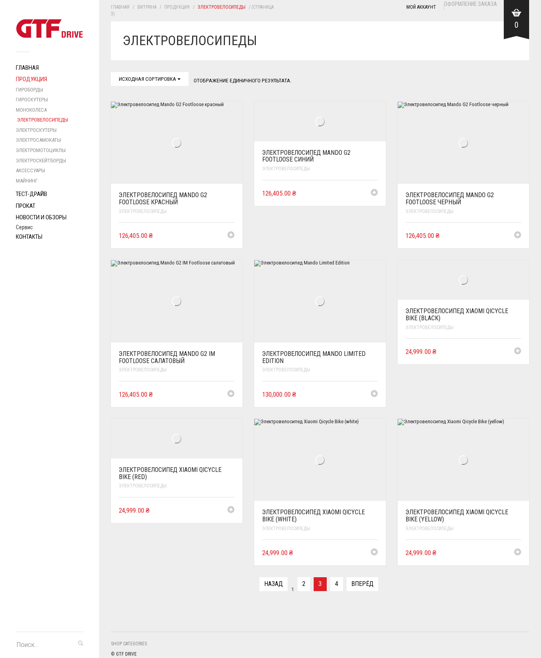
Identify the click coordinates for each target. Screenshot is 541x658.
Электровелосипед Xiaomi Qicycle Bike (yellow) (457, 515)
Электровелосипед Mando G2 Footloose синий (306, 156)
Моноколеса (31, 110)
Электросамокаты (38, 140)
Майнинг (27, 181)
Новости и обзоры (41, 217)
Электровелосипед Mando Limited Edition (314, 357)
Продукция (31, 79)
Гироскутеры (32, 100)
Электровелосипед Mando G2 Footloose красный (163, 198)
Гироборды (29, 90)
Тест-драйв (31, 194)
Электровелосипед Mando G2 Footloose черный (450, 198)
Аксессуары (30, 170)
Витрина (146, 7)
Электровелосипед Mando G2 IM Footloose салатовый (167, 357)
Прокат (25, 205)
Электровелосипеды (42, 120)
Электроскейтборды (41, 161)
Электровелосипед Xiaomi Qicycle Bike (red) (170, 473)
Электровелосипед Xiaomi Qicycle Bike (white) (313, 515)
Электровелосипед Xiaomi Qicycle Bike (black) (457, 314)
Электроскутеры (36, 130)
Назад (273, 584)
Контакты (29, 236)
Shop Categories (129, 644)
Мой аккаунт (421, 7)
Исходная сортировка (148, 79)
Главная (27, 67)
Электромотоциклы (41, 150)
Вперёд (362, 584)
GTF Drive (126, 654)
